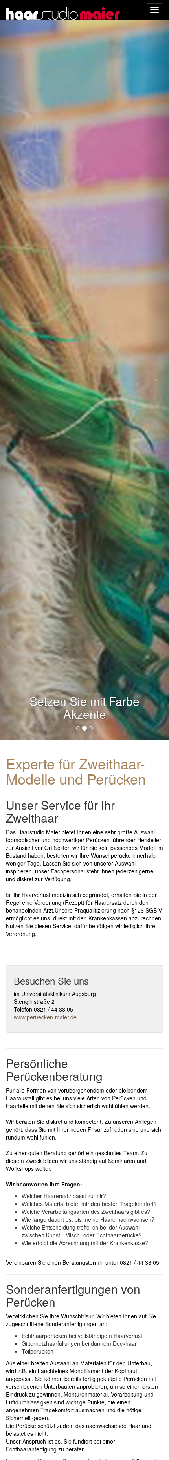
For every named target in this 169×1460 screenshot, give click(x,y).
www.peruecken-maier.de (45, 1017)
